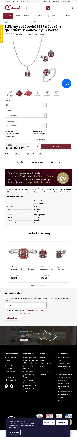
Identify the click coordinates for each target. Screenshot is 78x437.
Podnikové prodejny (46, 363)
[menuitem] (8, 16)
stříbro (37, 206)
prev (6, 263)
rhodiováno (38, 212)
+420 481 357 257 (29, 375)
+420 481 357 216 (30, 357)
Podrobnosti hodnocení (37, 34)
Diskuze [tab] (55, 162)
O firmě (42, 366)
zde (21, 427)
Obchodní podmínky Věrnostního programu (65, 369)
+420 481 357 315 (30, 386)
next (70, 263)
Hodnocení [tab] (37, 162)
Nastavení (14, 432)
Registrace (66, 2)
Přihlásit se (12, 318)
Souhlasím (62, 422)
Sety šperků (38, 201)
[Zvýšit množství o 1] (37, 146)
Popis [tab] (20, 162)
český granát (39, 215)
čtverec (37, 217)
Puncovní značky (63, 363)
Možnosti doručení (11, 136)
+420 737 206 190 (29, 390)
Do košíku (56, 146)
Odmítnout (48, 422)
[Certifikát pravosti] (38, 178)
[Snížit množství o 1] (28, 146)
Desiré (36, 220)
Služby (42, 360)
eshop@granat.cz (30, 383)
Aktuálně (43, 358)
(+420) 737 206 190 (21, 2)
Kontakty (43, 375)
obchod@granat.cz (30, 360)
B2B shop (61, 400)
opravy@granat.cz (30, 371)
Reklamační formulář (65, 392)
